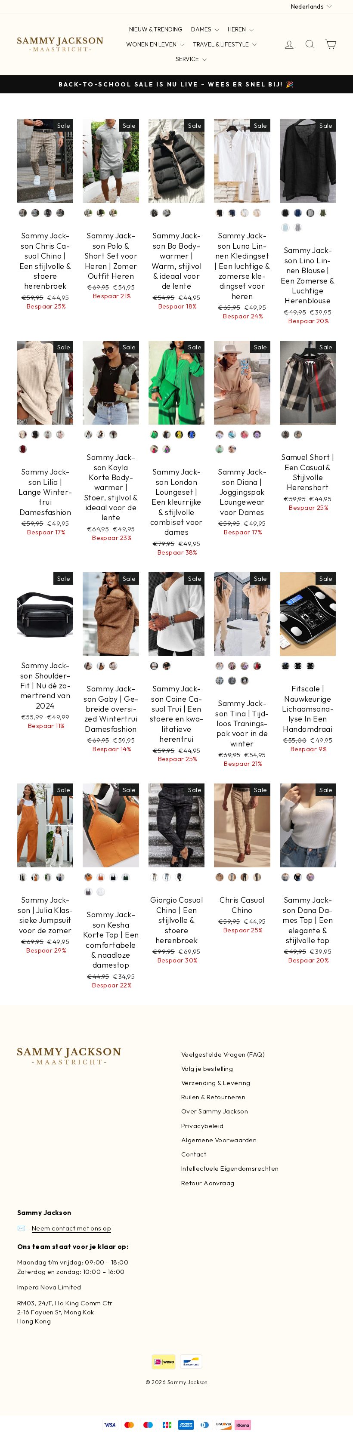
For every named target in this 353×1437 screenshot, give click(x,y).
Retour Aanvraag (208, 1183)
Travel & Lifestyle (221, 44)
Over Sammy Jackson (214, 1111)
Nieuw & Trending (156, 29)
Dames (202, 29)
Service (188, 59)
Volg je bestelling (207, 1068)
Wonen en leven (152, 44)
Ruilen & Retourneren (213, 1097)
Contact (193, 1154)
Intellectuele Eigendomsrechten (230, 1168)
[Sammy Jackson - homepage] (60, 45)
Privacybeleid (202, 1126)
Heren (237, 29)
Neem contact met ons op (71, 1228)
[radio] (22, 213)
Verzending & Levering (215, 1083)
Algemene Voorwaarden (219, 1140)
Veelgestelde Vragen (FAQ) (223, 1054)
